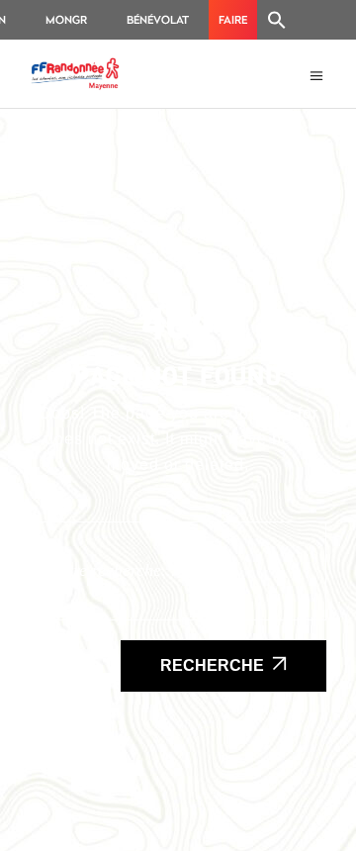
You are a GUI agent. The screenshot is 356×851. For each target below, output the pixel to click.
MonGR (66, 19)
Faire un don (233, 26)
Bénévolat (158, 19)
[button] (277, 20)
